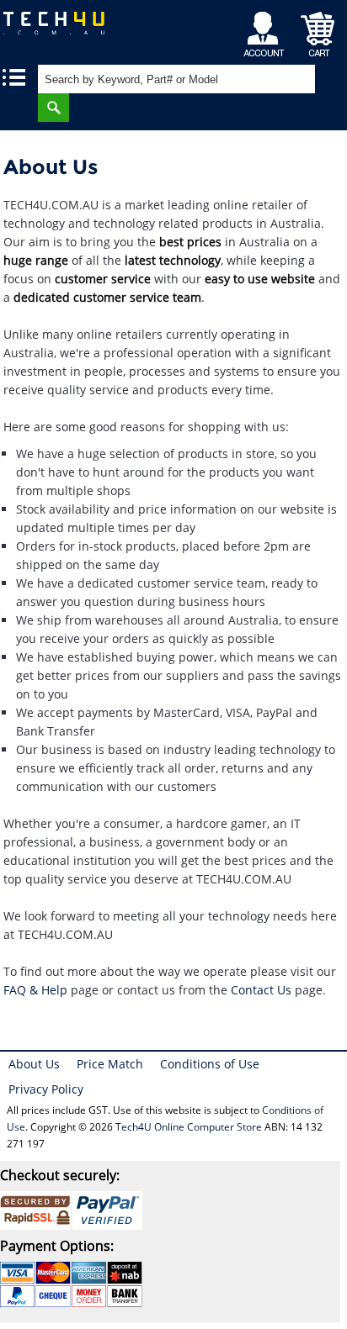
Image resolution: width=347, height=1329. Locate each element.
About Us (34, 1064)
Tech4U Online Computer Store (188, 1127)
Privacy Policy (45, 1089)
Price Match (110, 1064)
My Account (267, 29)
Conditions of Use (209, 1064)
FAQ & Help (35, 990)
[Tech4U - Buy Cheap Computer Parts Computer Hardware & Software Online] (62, 29)
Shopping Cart (318, 29)
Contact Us (261, 990)
